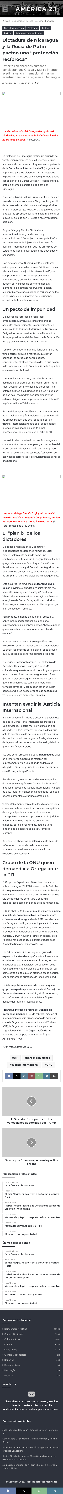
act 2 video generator (13, 1465)
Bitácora (8, 1375)
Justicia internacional (24, 1064)
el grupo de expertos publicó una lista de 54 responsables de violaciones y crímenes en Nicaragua (31, 915)
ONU (49, 1064)
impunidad (45, 754)
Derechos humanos (44, 21)
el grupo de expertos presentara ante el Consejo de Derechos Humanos (31, 989)
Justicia (45, 28)
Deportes (9, 1360)
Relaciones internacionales (29, 33)
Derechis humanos (38, 1057)
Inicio (7, 21)
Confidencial (10, 83)
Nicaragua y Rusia (19, 320)
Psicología (9, 1370)
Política (7, 33)
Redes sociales (12, 1365)
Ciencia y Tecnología (15, 1354)
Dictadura (32, 28)
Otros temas (10, 1349)
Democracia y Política (22, 21)
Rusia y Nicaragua (12, 411)
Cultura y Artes (12, 1339)
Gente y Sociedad (13, 1334)
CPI (16, 1057)
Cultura (8, 1344)
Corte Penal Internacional (24, 168)
